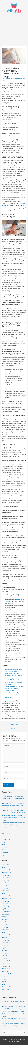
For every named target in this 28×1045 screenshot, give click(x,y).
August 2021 (5, 976)
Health (3, 844)
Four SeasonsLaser (7, 1001)
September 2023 (6, 911)
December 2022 (6, 935)
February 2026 (6, 864)
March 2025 (5, 888)
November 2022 (6, 937)
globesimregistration (7, 1011)
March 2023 (5, 927)
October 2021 (5, 971)
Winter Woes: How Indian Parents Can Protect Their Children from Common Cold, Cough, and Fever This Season (13, 818)
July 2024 (4, 909)
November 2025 (6, 872)
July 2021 (4, 979)
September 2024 (6, 903)
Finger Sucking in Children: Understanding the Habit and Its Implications (13, 1014)
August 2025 (5, 880)
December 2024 (6, 896)
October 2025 (5, 875)
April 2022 (4, 955)
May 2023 (4, 922)
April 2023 (4, 924)
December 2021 (6, 966)
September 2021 (6, 974)
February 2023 (6, 929)
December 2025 (6, 870)
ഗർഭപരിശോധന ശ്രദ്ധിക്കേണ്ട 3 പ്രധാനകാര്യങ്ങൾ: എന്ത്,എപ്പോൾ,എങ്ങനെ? (14, 671)
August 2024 (5, 906)
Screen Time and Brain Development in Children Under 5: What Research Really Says (13, 798)
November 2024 (6, 898)
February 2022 (6, 961)
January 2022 (5, 963)
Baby (3, 837)
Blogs (14, 78)
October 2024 (5, 901)
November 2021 (6, 968)
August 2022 (5, 945)
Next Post (14, 728)
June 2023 (5, 919)
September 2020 (6, 992)
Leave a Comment (7, 78)
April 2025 (4, 885)
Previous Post (14, 724)
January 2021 (5, 984)
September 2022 (6, 942)
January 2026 (5, 867)
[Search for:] (14, 1032)
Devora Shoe (5, 1018)
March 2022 (5, 958)
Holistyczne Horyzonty (8, 1006)
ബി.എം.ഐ (17, 599)
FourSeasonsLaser (7, 1023)
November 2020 (6, 987)
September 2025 (6, 877)
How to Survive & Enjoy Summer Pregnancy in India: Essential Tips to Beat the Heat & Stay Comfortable (13, 806)
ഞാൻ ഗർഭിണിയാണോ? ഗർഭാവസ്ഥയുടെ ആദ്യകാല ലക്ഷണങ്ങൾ (13, 682)
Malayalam (19, 78)
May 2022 (4, 953)
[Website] (14, 779)
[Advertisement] (14, 30)
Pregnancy (5, 852)
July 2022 (4, 948)
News (3, 850)
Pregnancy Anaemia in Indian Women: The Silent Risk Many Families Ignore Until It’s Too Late (13, 825)
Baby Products (6, 839)
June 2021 (4, 981)
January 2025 (5, 893)
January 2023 (5, 932)
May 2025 (4, 883)
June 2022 (4, 950)
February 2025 (6, 890)
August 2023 (5, 914)
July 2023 (4, 916)
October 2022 (5, 940)
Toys (3, 855)
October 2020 (5, 989)
